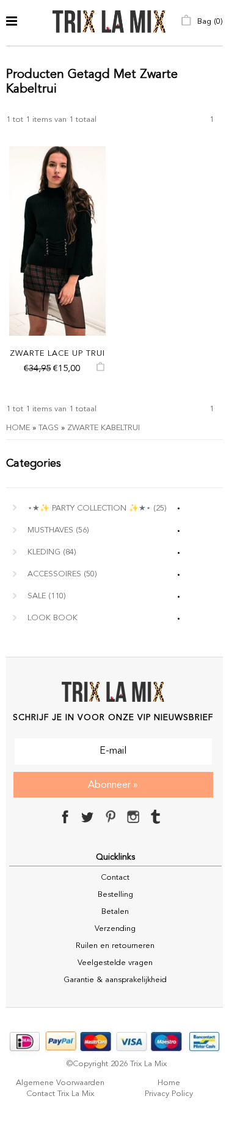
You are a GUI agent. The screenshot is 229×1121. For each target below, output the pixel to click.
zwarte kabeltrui (103, 428)
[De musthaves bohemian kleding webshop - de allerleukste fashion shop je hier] (109, 23)
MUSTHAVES (58, 530)
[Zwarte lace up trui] (57, 241)
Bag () (209, 22)
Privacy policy (169, 1094)
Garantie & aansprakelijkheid (115, 980)
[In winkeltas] (100, 369)
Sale (46, 596)
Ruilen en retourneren (115, 946)
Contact (115, 878)
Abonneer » (113, 785)
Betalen (115, 912)
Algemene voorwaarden (60, 1083)
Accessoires (62, 574)
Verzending (115, 929)
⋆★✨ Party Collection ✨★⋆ (97, 508)
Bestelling (115, 895)
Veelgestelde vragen (115, 963)
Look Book (52, 618)
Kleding (51, 552)
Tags (48, 428)
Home (18, 428)
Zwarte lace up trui (57, 354)
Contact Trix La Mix (60, 1094)
